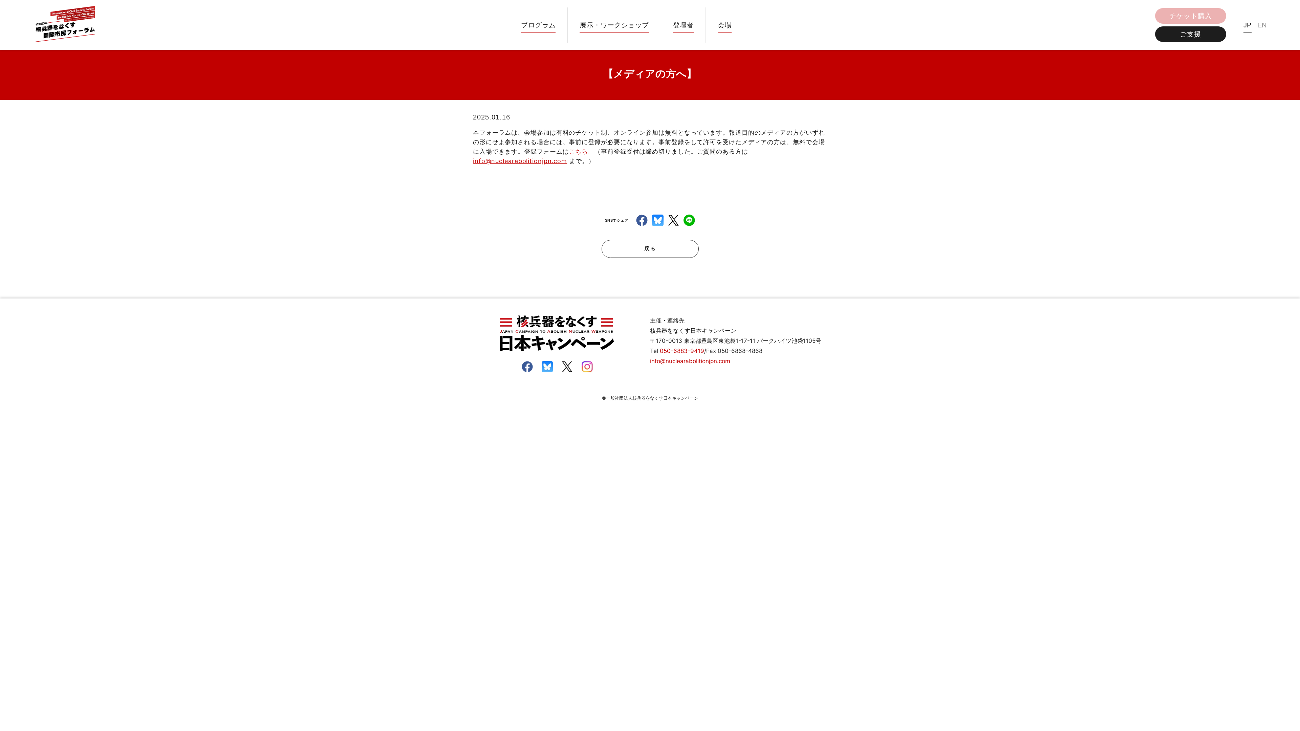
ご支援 (1190, 34)
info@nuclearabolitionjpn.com (520, 160)
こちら (578, 151)
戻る (650, 248)
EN (1262, 25)
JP (1247, 25)
